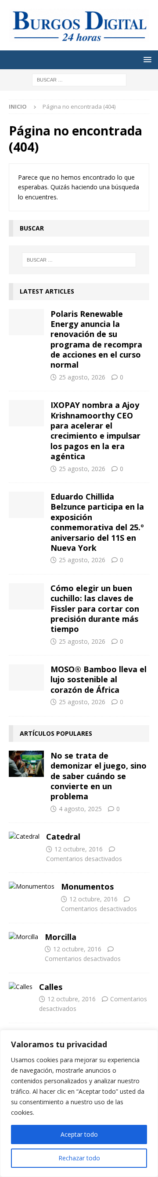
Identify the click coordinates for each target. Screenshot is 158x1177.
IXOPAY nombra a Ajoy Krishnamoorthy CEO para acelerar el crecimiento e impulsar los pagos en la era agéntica (95, 430)
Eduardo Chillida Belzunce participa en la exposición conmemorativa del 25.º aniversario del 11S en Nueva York (97, 522)
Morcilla (60, 937)
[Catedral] (24, 836)
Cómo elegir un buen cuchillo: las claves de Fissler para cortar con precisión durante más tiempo (94, 609)
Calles (50, 987)
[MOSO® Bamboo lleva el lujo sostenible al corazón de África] (26, 677)
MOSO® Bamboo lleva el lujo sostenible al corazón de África (98, 679)
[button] (146, 59)
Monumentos (87, 886)
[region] (79, 1103)
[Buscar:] (79, 79)
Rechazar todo (79, 1158)
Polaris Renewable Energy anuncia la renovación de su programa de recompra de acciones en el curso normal (96, 339)
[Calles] (20, 987)
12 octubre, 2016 (78, 849)
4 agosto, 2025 (80, 809)
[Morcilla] (23, 937)
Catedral (63, 836)
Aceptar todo (79, 1134)
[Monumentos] (31, 886)
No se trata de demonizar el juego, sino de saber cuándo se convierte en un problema (98, 776)
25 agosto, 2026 (82, 377)
